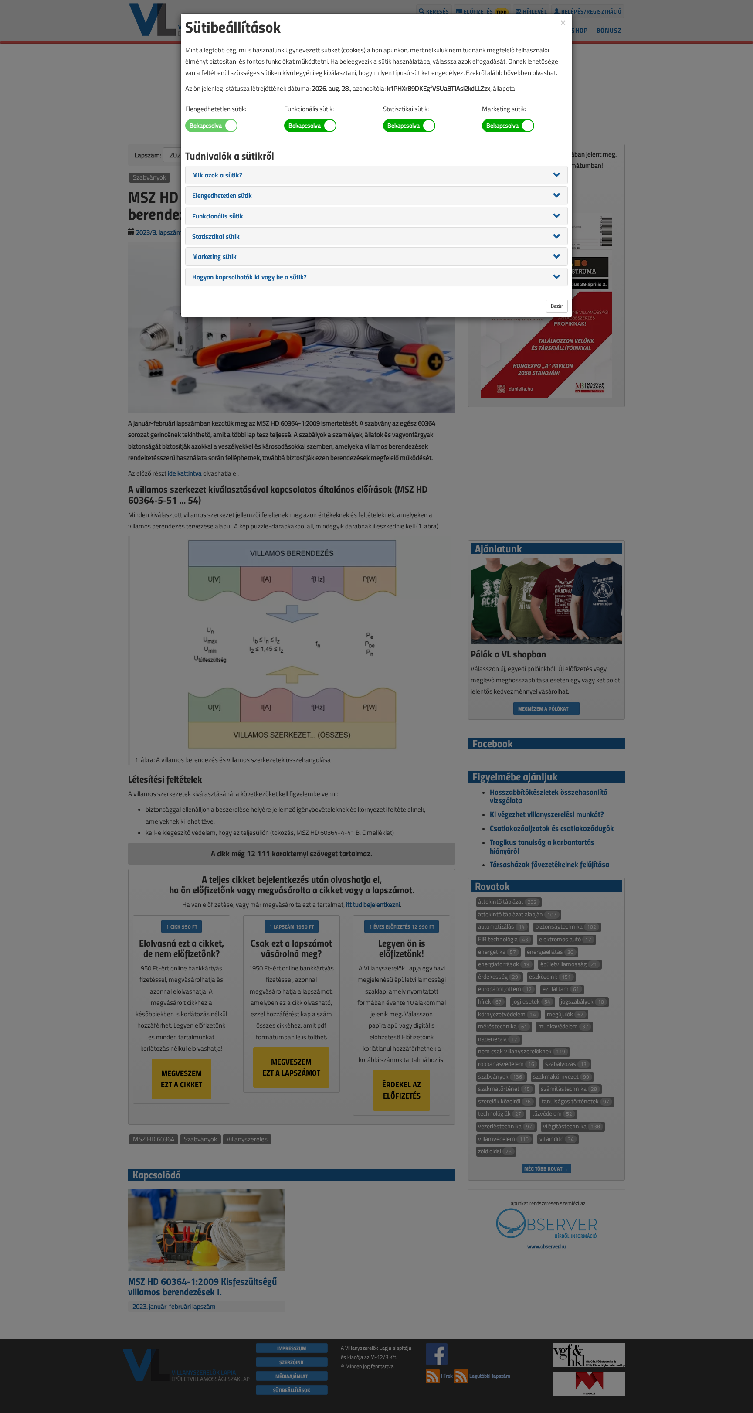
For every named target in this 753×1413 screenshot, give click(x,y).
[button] (217, 174)
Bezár (557, 306)
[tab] (376, 175)
